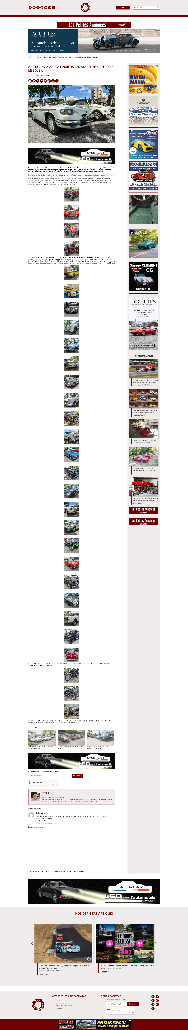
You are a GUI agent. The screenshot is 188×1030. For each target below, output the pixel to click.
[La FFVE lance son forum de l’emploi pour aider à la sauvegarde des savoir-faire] (143, 486)
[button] (71, 194)
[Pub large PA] (94, 27)
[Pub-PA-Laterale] (143, 525)
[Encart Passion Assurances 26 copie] (143, 190)
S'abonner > (77, 776)
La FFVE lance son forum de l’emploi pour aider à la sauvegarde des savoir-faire (145, 500)
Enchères (59, 1000)
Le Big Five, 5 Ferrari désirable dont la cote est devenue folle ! (145, 441)
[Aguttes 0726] (94, 53)
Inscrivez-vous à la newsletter (116, 1000)
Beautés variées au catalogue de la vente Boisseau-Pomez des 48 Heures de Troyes (145, 412)
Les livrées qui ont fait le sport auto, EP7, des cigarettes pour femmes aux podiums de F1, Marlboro (145, 382)
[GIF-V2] (143, 257)
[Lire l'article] (63, 943)
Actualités (41, 57)
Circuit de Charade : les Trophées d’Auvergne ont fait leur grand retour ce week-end (64, 967)
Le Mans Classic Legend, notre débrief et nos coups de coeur (127, 966)
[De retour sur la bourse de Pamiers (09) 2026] (71, 738)
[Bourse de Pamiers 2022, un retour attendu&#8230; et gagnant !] (100, 738)
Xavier (48, 76)
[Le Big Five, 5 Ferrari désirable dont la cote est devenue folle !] (143, 428)
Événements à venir (62, 1003)
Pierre (120, 968)
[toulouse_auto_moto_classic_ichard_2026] (143, 158)
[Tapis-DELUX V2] (143, 223)
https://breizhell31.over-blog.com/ (54, 797)
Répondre (39, 823)
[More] (57, 81)
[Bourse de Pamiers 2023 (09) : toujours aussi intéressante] (42, 738)
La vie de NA (60, 1008)
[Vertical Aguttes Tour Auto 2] (143, 350)
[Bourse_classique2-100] (143, 124)
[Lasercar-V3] (71, 163)
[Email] (45, 81)
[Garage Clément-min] (143, 291)
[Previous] (32, 943)
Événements (106, 972)
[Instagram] (37, 81)
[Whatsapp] (53, 81)
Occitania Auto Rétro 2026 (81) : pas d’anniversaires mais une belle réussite (144, 470)
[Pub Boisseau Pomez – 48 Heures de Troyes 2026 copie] (143, 93)
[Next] (156, 943)
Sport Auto (45, 974)
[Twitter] (34, 81)
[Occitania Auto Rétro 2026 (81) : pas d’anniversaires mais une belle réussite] (143, 456)
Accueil (31, 57)
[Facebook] (30, 81)
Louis (59, 971)
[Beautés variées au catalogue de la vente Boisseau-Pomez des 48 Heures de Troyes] (143, 398)
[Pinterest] (41, 81)
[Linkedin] (49, 81)
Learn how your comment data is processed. (70, 871)
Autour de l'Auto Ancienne (64, 1006)
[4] (94, 1029)
